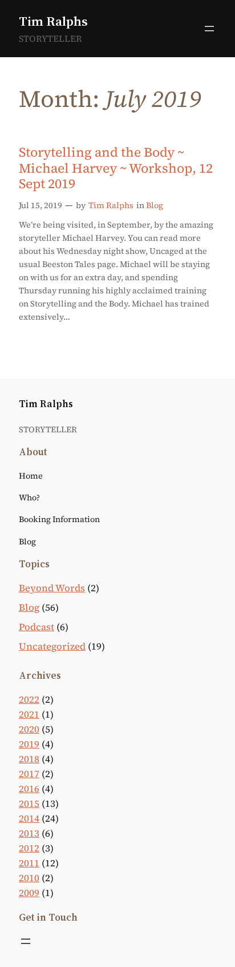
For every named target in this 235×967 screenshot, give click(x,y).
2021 (29, 714)
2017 (29, 774)
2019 (29, 744)
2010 (29, 878)
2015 (29, 803)
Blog (154, 205)
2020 (29, 729)
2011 (29, 863)
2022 (29, 699)
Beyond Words (52, 588)
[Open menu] (209, 28)
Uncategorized (52, 646)
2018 (29, 759)
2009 (29, 893)
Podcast (36, 627)
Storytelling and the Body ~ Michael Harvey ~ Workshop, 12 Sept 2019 (116, 168)
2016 (29, 788)
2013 (29, 833)
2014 (29, 818)
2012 (29, 848)
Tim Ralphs (53, 21)
